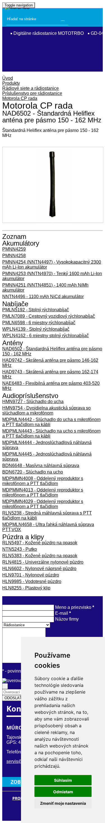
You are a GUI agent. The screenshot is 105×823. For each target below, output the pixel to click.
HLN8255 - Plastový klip (26, 588)
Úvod (7, 78)
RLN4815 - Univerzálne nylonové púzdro (42, 562)
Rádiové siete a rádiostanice (30, 88)
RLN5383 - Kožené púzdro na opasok (39, 555)
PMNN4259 (14, 249)
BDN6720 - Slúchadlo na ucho (32, 472)
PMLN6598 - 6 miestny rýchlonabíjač (38, 322)
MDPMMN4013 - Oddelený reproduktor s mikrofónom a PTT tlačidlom (42, 492)
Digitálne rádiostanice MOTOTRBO (48, 33)
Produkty (11, 83)
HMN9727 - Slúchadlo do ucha (33, 401)
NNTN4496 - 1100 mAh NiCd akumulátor (43, 296)
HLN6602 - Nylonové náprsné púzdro (39, 568)
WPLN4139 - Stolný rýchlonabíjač (35, 329)
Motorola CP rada (19, 98)
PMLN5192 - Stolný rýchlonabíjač (35, 309)
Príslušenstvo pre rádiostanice (32, 93)
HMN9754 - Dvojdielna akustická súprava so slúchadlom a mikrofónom (46, 410)
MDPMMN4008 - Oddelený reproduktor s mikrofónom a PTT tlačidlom (42, 481)
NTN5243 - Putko (19, 549)
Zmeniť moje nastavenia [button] (63, 803)
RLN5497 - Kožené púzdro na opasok (39, 542)
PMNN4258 (14, 255)
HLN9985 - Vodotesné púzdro (31, 581)
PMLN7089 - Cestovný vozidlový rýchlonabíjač (48, 316)
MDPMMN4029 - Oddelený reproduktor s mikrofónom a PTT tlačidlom (42, 504)
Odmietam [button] (63, 791)
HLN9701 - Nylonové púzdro (30, 575)
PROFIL (19, 798)
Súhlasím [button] (63, 780)
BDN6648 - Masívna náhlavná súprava (40, 465)
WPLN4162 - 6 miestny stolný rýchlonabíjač (45, 335)
